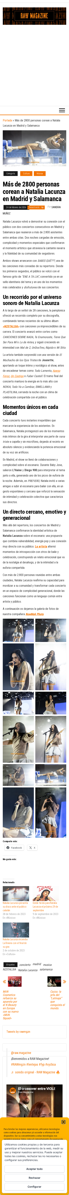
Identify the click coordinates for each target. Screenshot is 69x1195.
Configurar (34, 1186)
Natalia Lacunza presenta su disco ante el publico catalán (15, 906)
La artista (41, 546)
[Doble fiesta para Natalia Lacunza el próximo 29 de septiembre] (46, 893)
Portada (7, 120)
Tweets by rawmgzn (18, 1031)
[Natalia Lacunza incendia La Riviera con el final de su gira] (16, 930)
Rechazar (34, 1177)
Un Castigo (17, 376)
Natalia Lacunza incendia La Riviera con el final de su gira (15, 943)
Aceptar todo (34, 1168)
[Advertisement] (34, 61)
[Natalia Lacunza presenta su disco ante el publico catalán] (16, 893)
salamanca (46, 969)
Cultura (26, 173)
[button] (63, 1122)
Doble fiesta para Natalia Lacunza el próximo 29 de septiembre (45, 906)
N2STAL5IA (9, 969)
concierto (24, 965)
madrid (37, 964)
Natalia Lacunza (27, 970)
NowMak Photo (35, 614)
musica (47, 965)
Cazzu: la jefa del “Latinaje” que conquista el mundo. (57, 1000)
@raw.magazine (21, 1053)
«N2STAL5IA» (11, 326)
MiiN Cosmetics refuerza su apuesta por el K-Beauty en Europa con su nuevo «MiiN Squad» (10, 1005)
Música (40, 173)
